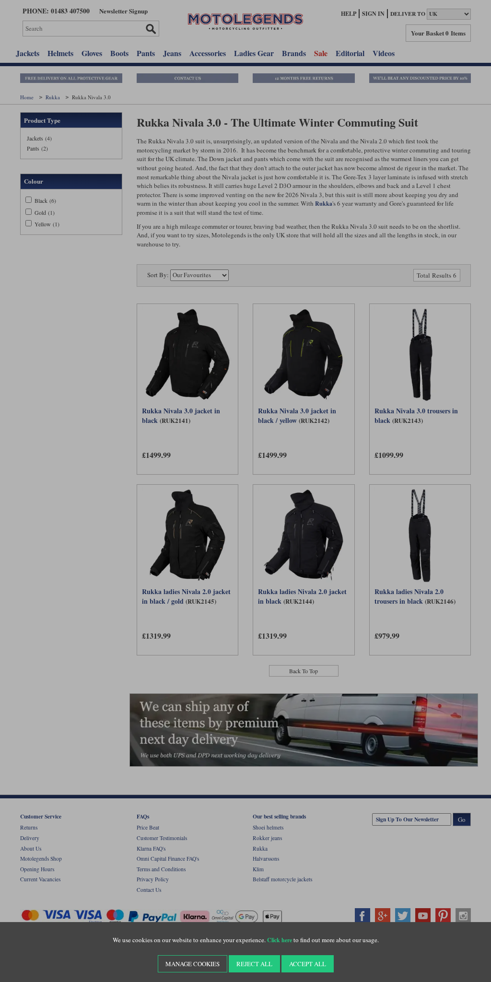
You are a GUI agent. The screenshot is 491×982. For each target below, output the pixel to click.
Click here (279, 940)
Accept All (307, 963)
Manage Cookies (192, 963)
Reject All (254, 963)
